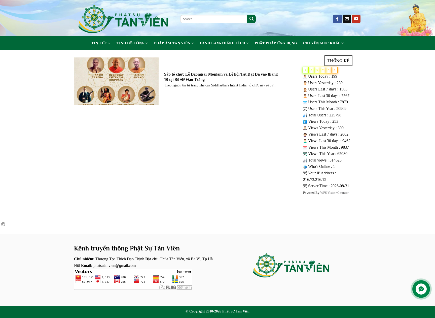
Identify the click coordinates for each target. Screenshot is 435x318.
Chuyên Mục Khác (321, 43)
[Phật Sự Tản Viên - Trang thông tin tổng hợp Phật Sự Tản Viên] (123, 18)
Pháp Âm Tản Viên (172, 43)
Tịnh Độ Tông (130, 43)
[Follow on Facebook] (337, 19)
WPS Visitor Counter (334, 193)
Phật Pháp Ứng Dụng (276, 43)
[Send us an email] (347, 19)
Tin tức (99, 43)
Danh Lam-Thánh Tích (222, 43)
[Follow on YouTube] (356, 19)
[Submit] (251, 19)
